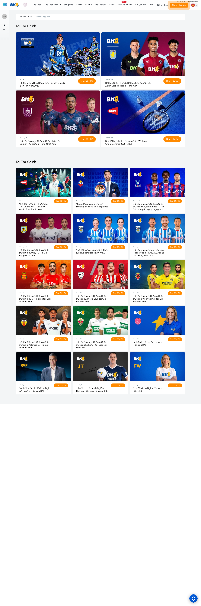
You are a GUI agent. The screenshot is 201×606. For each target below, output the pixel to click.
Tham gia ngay (179, 5)
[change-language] (194, 5)
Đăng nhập (162, 5)
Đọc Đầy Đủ (87, 81)
